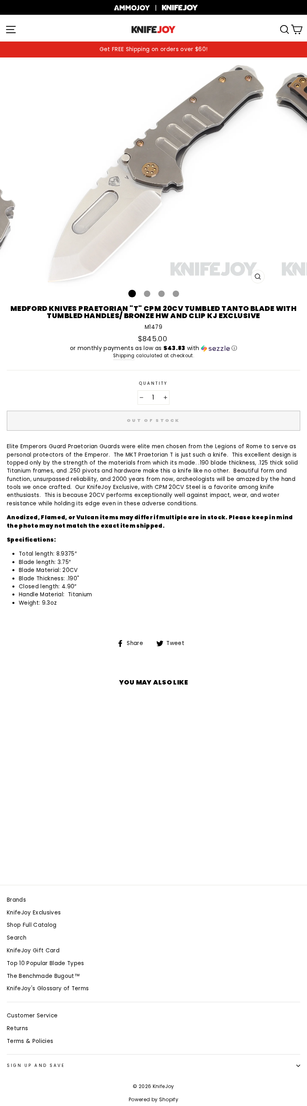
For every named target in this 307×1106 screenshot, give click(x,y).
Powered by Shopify (153, 1099)
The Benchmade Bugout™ (43, 976)
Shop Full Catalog (32, 925)
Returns (17, 1028)
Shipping (124, 355)
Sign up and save (36, 1065)
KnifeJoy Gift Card (33, 950)
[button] (153, 348)
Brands (16, 900)
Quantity (153, 383)
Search (16, 938)
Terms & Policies (30, 1041)
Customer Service (32, 1015)
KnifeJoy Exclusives (34, 912)
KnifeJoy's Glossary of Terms (48, 988)
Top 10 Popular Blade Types (45, 963)
